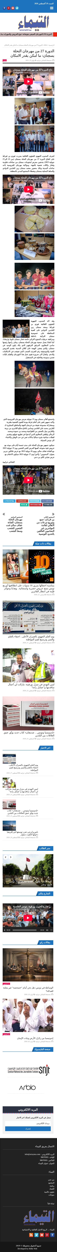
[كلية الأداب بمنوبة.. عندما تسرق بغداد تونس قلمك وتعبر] (28, 870)
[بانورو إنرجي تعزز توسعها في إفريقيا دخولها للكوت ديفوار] (9, 826)
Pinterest (35, 505)
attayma (49, 594)
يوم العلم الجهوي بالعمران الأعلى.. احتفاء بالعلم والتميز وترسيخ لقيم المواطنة (23, 767)
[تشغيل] (5, 930)
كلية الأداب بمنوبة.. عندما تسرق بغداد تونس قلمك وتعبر (30, 883)
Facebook (46, 501)
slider (45, 45)
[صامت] (47, 930)
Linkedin (8, 501)
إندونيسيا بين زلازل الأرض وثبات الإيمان (35, 1038)
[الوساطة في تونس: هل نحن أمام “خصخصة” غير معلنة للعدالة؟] (28, 964)
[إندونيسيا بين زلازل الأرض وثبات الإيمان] (28, 1015)
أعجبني (5, 984)
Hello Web (33, 1249)
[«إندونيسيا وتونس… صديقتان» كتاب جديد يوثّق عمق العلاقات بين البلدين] (28, 713)
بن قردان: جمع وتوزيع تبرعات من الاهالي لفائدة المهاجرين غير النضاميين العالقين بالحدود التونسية (45, 525)
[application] (28, 917)
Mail (23, 505)
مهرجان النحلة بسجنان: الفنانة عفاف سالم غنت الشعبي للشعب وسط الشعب (14, 524)
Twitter (34, 501)
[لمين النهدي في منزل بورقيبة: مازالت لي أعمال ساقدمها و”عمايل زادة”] (28, 665)
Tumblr (47, 505)
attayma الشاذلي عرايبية (44, 60)
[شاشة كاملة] (51, 930)
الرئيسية (51, 45)
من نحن (51, 1180)
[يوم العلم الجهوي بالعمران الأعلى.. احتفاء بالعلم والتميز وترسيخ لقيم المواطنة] (28, 617)
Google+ (21, 501)
